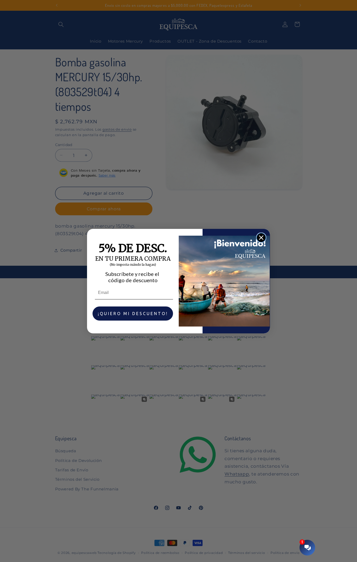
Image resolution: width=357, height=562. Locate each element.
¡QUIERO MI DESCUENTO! (133, 313)
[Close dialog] (261, 237)
